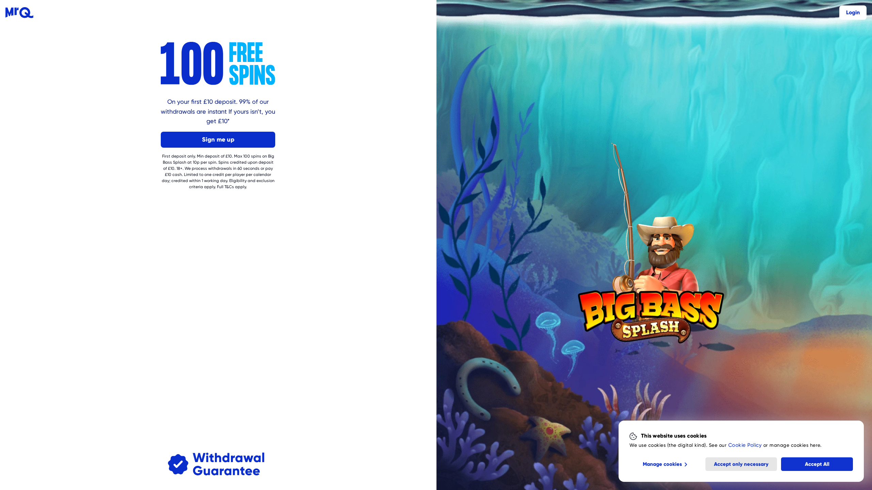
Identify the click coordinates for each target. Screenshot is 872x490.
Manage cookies (662, 464)
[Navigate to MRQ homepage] (19, 12)
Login (853, 12)
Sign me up (218, 139)
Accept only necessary (741, 464)
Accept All (817, 464)
